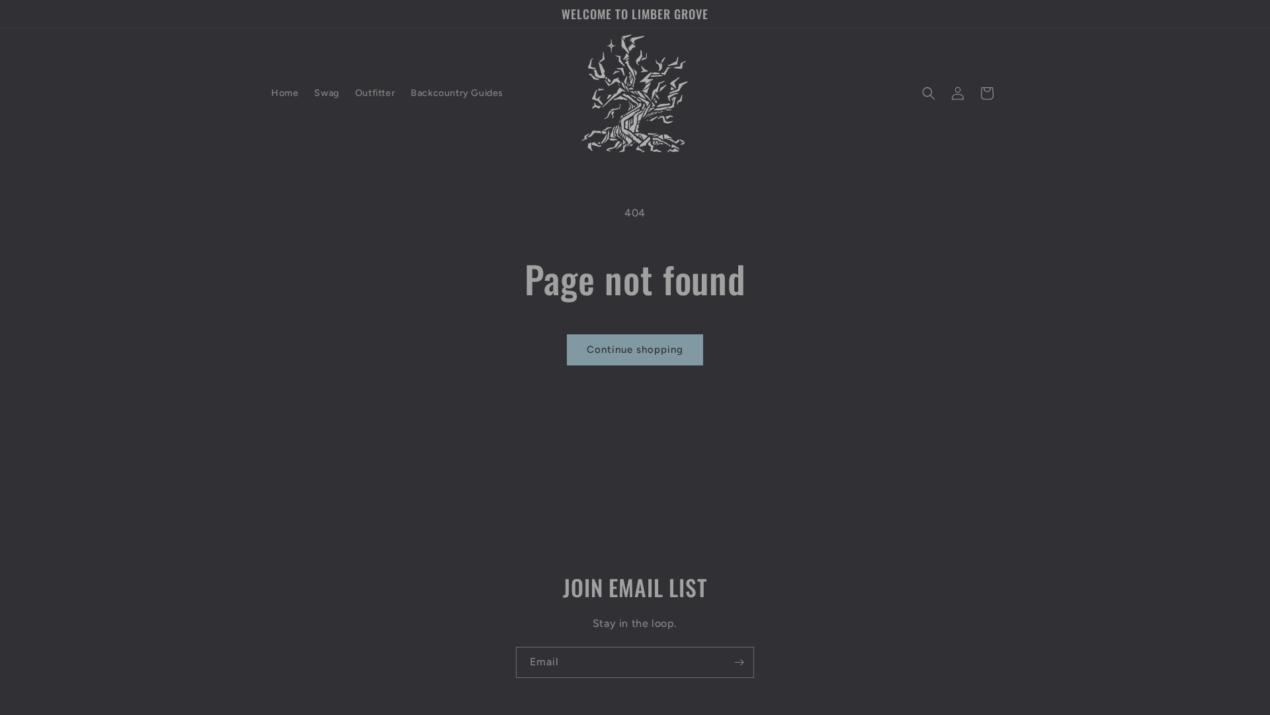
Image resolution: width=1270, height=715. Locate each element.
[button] (928, 93)
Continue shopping (635, 350)
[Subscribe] (738, 662)
